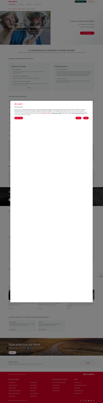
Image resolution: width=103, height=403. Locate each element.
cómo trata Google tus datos (78, 113)
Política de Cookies (46, 113)
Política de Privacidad (56, 113)
